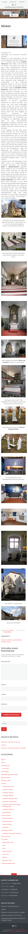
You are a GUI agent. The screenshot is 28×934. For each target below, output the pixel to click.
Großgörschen (16, 883)
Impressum (22, 2)
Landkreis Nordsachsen (9, 801)
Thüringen (4, 839)
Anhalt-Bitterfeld (7, 818)
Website (4, 704)
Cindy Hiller (11, 630)
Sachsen (3, 783)
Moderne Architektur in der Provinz (11, 915)
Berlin (3, 762)
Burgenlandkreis (16, 640)
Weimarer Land (7, 860)
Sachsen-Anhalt (6, 640)
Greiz (4, 848)
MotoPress (11, 931)
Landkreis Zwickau (8, 809)
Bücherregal (5, 771)
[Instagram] (15, 5)
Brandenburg (5, 765)
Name (3, 685)
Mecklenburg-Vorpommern (9, 774)
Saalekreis (5, 827)
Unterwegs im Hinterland (18, 930)
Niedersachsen (5, 777)
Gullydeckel (14, 889)
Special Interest (6, 836)
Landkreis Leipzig (7, 792)
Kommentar (5, 661)
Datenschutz (13, 2)
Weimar (4, 857)
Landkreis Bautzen (8, 786)
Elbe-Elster (5, 768)
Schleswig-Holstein (7, 830)
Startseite (4, 2)
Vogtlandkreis (6, 812)
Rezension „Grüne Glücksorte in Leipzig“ (13, 748)
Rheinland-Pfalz (6, 780)
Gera (3, 845)
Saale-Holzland (7, 851)
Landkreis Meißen (7, 795)
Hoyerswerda (14, 892)
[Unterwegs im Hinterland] (14, 11)
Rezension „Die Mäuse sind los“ (10, 742)
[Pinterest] (13, 5)
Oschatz (3, 745)
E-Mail (3, 694)
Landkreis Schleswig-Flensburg (11, 833)
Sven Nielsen (5, 889)
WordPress (24, 931)
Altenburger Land (7, 842)
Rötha (12, 886)
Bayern (3, 759)
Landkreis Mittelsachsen (9, 798)
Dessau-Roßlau (7, 824)
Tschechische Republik (8, 863)
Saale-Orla (5, 854)
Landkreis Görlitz (7, 789)
